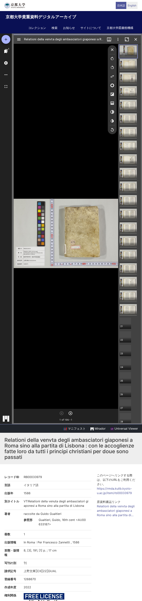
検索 (55, 28)
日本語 (121, 5)
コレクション (37, 28)
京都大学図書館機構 (120, 28)
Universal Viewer (126, 428)
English (132, 5)
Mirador (100, 428)
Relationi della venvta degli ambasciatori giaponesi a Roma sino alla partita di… (116, 510)
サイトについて (90, 28)
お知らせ (69, 28)
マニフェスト (76, 428)
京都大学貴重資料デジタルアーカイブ (41, 16)
